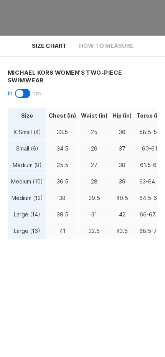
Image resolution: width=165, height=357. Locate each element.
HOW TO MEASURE (106, 45)
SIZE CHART (49, 45)
